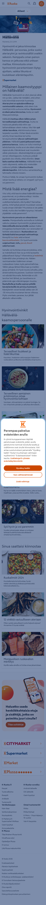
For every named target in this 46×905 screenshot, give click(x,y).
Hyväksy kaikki (23, 468)
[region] (23, 452)
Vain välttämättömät (23, 475)
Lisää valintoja (22, 481)
